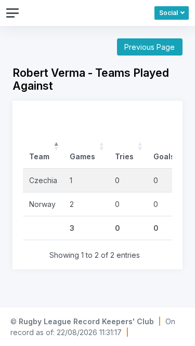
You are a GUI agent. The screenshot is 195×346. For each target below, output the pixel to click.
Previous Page (149, 47)
